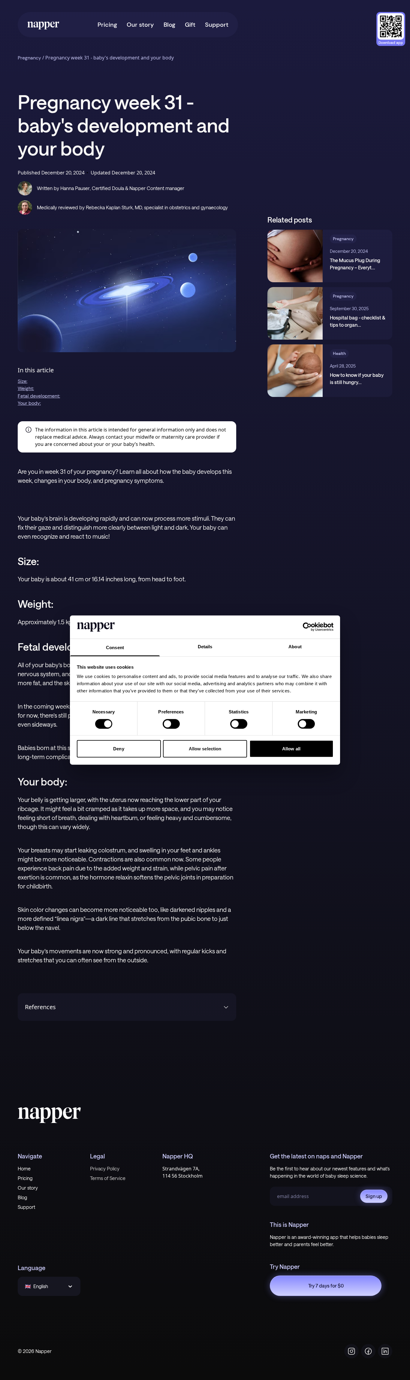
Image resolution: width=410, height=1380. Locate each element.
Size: (22, 381)
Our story (140, 25)
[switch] (171, 723)
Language (31, 1267)
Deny (118, 748)
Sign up (374, 1196)
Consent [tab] (115, 647)
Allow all (291, 748)
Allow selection (205, 748)
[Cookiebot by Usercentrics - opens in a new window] (307, 626)
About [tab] (295, 646)
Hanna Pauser (75, 188)
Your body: (29, 403)
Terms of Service (107, 1178)
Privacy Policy (104, 1168)
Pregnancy (29, 58)
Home (24, 1168)
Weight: (26, 388)
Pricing (107, 25)
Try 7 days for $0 (326, 1285)
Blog (169, 25)
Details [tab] (205, 646)
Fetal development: (39, 396)
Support (216, 25)
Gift (190, 25)
